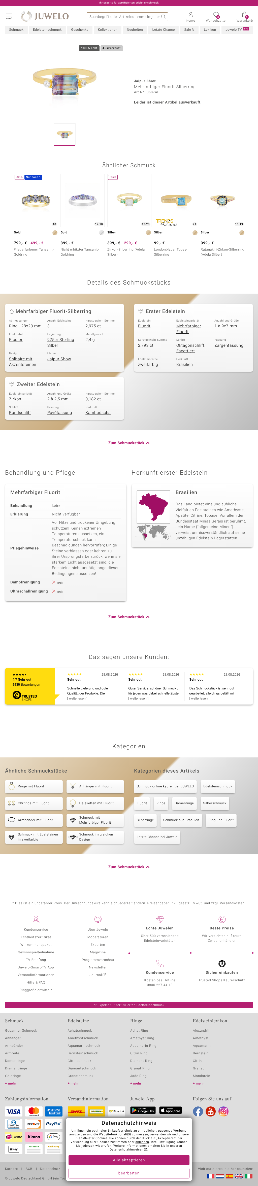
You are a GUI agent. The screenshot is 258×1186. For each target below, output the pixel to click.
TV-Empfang (36, 960)
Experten (98, 945)
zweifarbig (148, 365)
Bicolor (16, 340)
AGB (28, 1169)
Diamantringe (16, 1068)
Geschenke (79, 29)
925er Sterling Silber (60, 342)
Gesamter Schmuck (21, 1030)
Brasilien (184, 365)
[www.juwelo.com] (239, 1176)
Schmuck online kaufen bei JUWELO (165, 786)
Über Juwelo (98, 929)
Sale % (189, 29)
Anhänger (13, 1038)
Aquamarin (202, 1045)
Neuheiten (135, 29)
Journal (95, 975)
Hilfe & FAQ (36, 982)
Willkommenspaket (36, 945)
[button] (9, 16)
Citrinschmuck (79, 1061)
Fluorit (144, 326)
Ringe (161, 803)
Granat (198, 1068)
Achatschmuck (80, 1030)
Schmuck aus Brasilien (181, 820)
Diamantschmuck (82, 1068)
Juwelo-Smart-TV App (36, 967)
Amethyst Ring (142, 1038)
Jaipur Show (59, 359)
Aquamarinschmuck (84, 1045)
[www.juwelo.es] (229, 1176)
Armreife (12, 1053)
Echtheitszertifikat (36, 937)
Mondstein (201, 1076)
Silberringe (145, 820)
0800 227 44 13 (160, 985)
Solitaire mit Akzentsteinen (22, 362)
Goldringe (13, 1076)
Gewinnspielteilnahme (36, 952)
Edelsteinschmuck (47, 29)
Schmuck (16, 29)
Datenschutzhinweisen (126, 1149)
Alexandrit (201, 1030)
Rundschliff (20, 413)
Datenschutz (50, 1169)
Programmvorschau (98, 960)
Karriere (11, 1169)
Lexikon (210, 29)
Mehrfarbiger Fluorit (188, 329)
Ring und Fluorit (221, 820)
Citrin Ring (139, 1053)
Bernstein (201, 1053)
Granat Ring (140, 1068)
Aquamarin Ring (143, 1045)
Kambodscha (98, 413)
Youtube (211, 1111)
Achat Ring (139, 1030)
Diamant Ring (141, 1061)
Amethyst (201, 1038)
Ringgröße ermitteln (36, 990)
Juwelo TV (236, 29)
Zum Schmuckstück (126, 443)
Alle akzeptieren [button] (129, 1160)
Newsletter (98, 967)
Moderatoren (98, 937)
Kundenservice (36, 929)
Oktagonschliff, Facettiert (191, 348)
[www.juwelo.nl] (220, 1176)
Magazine (98, 952)
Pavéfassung (59, 413)
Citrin (197, 1061)
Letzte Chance (163, 29)
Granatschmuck (81, 1076)
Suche (163, 17)
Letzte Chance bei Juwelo (157, 837)
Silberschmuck (215, 803)
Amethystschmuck (83, 1038)
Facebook (198, 1111)
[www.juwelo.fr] (210, 1176)
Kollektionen (107, 29)
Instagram (223, 1111)
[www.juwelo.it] (248, 1176)
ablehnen (142, 1142)
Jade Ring (138, 1076)
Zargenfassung (228, 345)
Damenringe (184, 803)
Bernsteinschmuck (83, 1053)
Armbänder (14, 1045)
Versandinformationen (36, 975)
